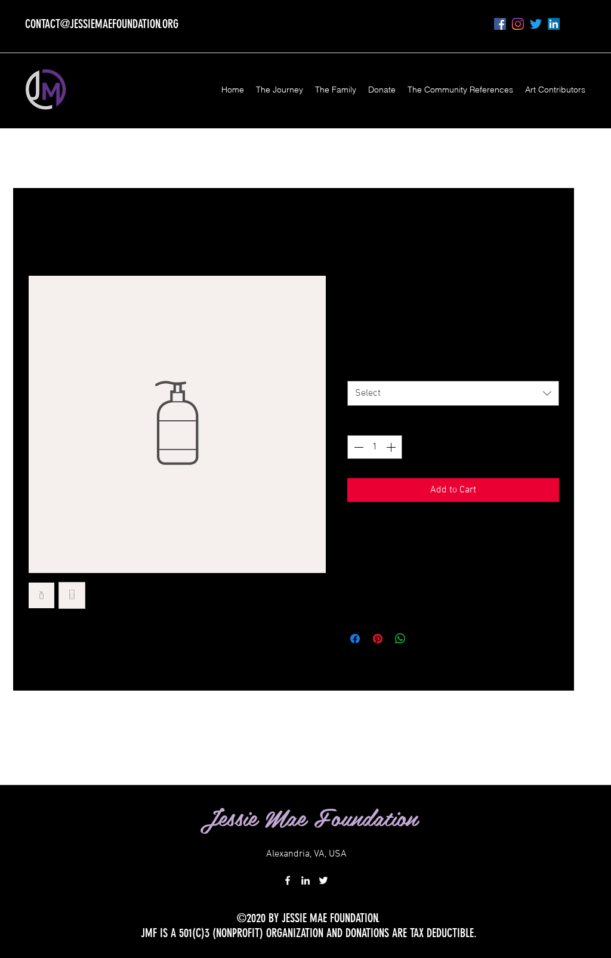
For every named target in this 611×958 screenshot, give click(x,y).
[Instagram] (518, 24)
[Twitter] (536, 24)
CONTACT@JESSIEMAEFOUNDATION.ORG (101, 24)
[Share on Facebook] (355, 639)
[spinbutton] (375, 447)
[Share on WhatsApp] (400, 639)
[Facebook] (500, 24)
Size (359, 368)
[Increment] (392, 447)
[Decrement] (357, 447)
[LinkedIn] (554, 24)
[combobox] (453, 393)
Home (37, 230)
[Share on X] (423, 639)
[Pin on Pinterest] (378, 639)
